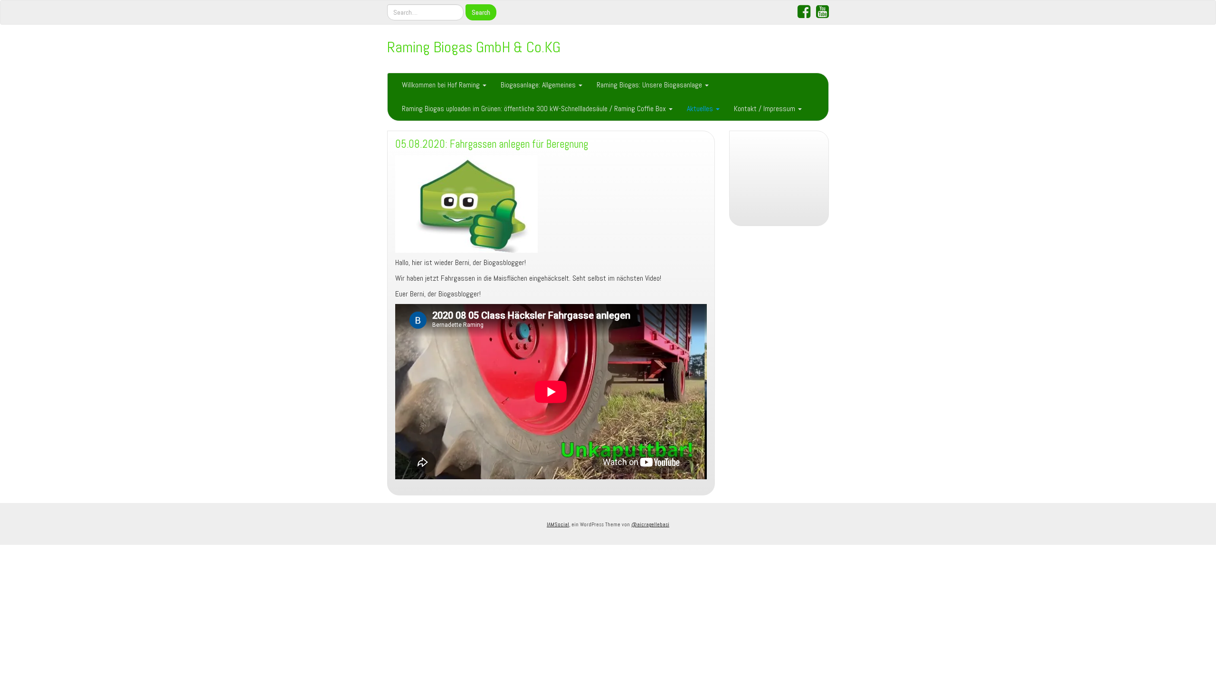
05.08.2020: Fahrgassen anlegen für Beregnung (491, 144)
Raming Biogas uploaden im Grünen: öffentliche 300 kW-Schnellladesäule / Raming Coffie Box (535, 109)
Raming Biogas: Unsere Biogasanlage (650, 85)
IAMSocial (558, 524)
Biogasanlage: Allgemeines (539, 85)
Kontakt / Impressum (765, 109)
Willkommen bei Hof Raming (442, 85)
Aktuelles (701, 109)
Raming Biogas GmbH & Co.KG (473, 47)
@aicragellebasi (650, 524)
